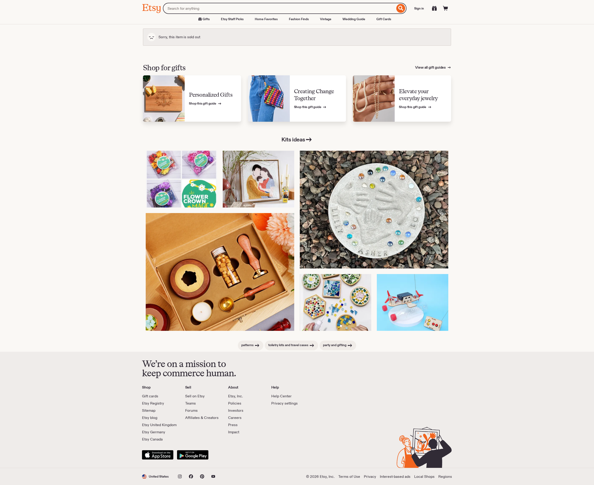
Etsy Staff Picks (232, 19)
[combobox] (279, 8)
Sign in (419, 8)
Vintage (325, 19)
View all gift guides (430, 67)
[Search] (401, 8)
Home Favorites (266, 19)
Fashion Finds (299, 19)
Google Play (192, 454)
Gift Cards (383, 19)
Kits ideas (293, 139)
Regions (445, 476)
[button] (155, 476)
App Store (157, 454)
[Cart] (445, 8)
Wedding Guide (353, 19)
